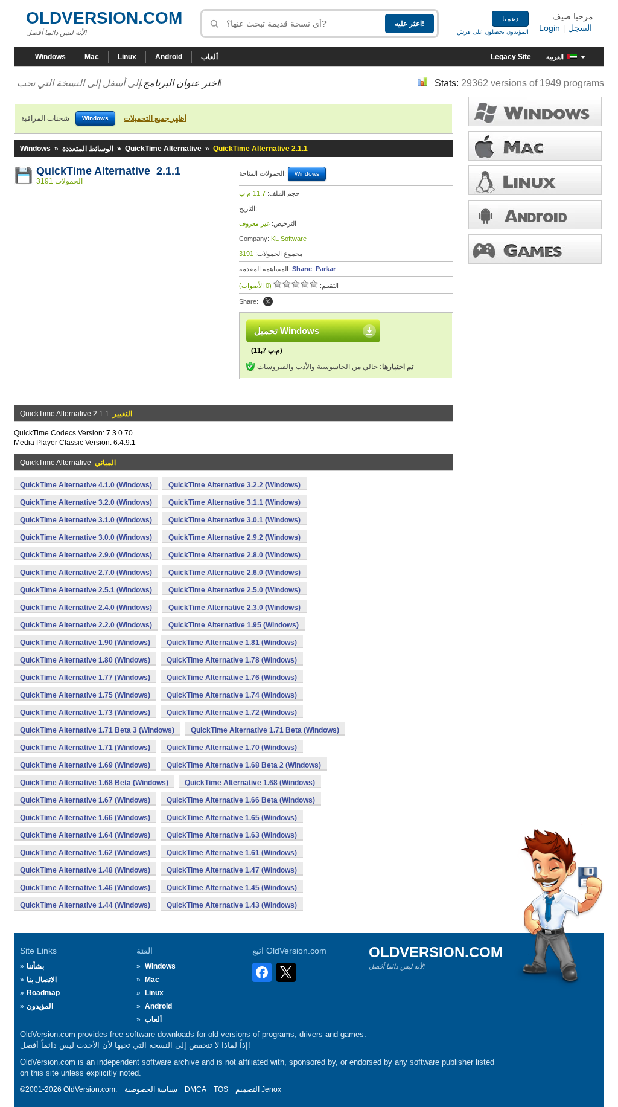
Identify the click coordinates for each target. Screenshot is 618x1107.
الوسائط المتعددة (87, 148)
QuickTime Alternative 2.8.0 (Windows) (234, 555)
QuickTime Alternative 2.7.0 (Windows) (86, 572)
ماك (535, 146)
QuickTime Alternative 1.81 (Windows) (232, 642)
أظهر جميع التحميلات (155, 118)
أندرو (535, 214)
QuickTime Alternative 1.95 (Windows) (233, 625)
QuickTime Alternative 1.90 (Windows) (85, 642)
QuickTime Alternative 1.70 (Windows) (232, 747)
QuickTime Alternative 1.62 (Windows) (85, 853)
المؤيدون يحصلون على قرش (493, 31)
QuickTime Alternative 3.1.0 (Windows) (86, 520)
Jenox (271, 1089)
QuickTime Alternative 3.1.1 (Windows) (234, 502)
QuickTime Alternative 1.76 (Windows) (232, 677)
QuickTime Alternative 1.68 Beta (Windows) (94, 782)
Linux (127, 57)
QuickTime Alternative (163, 148)
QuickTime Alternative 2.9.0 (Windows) (86, 555)
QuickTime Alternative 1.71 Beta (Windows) (265, 730)
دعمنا (510, 18)
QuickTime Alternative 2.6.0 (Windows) (234, 572)
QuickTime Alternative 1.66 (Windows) (85, 817)
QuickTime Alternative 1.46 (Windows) (85, 888)
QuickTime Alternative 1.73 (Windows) (85, 712)
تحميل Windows (286, 331)
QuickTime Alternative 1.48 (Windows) (85, 870)
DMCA (195, 1089)
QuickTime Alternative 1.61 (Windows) (232, 853)
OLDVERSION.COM (104, 17)
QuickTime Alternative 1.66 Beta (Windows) (241, 800)
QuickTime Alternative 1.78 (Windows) (232, 660)
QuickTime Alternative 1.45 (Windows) (232, 888)
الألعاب (535, 249)
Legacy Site (511, 57)
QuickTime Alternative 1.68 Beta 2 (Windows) (244, 765)
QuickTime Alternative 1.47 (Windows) (232, 870)
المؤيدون (40, 1006)
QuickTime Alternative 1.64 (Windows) (85, 835)
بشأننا (35, 966)
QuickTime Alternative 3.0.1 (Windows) (234, 520)
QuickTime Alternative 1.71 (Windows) (85, 747)
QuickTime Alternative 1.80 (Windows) (85, 660)
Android (168, 57)
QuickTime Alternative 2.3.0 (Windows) (234, 607)
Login (549, 28)
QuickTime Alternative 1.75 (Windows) (85, 695)
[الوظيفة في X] (268, 301)
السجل (580, 28)
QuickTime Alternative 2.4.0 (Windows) (86, 607)
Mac (91, 57)
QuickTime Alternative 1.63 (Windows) (232, 835)
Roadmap (43, 993)
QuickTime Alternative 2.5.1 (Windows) (86, 590)
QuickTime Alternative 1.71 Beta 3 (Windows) (97, 730)
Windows (50, 57)
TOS (221, 1089)
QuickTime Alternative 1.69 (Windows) (85, 765)
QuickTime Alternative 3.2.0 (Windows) (86, 502)
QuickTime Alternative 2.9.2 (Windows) (234, 537)
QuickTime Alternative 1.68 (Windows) (250, 782)
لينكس (535, 180)
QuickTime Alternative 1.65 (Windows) (232, 817)
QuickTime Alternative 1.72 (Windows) (232, 712)
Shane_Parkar (314, 268)
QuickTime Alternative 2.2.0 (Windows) (86, 625)
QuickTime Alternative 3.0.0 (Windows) (86, 537)
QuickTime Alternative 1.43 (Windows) (232, 905)
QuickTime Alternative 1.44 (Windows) (85, 905)
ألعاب (209, 57)
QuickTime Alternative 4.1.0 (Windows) (86, 485)
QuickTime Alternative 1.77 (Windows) (85, 677)
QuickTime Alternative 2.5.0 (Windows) (234, 590)
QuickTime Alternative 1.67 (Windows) (85, 800)
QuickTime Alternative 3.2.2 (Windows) (234, 485)
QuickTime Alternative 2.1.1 (108, 171)
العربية (555, 56)
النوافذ (535, 111)
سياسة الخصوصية (150, 1089)
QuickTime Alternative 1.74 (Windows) (232, 695)
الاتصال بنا (42, 979)
